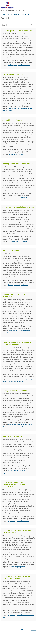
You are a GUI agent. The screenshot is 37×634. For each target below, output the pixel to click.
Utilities (18, 241)
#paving (10, 285)
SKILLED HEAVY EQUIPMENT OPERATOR (14, 295)
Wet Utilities (26, 198)
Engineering (6, 473)
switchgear (22, 427)
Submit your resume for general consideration (15, 14)
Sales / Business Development (15, 390)
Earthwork (25, 241)
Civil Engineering (13, 108)
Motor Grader (6, 333)
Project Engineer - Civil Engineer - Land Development (16, 343)
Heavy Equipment (24, 331)
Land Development (24, 65)
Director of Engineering (12, 436)
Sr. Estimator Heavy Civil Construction (18, 207)
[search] (12, 25)
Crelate (33, 630)
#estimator (24, 285)
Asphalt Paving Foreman (12, 120)
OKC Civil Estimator (10, 251)
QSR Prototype (19, 381)
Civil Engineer (12, 65)
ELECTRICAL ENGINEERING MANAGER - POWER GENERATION (18, 577)
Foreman (21, 154)
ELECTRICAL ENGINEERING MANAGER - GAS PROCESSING (18, 531)
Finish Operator (13, 331)
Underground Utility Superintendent (17, 164)
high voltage (12, 424)
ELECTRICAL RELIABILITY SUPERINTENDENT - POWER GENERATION (13, 484)
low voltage (14, 427)
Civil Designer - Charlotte (12, 74)
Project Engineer (8, 381)
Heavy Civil (11, 241)
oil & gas (29, 427)
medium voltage (22, 424)
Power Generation (23, 521)
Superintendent (13, 198)
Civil (20, 198)
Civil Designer (7, 111)
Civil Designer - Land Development (17, 31)
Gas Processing (13, 567)
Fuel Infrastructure (20, 470)
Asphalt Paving (13, 154)
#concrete (17, 285)
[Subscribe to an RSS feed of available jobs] (22, 629)
